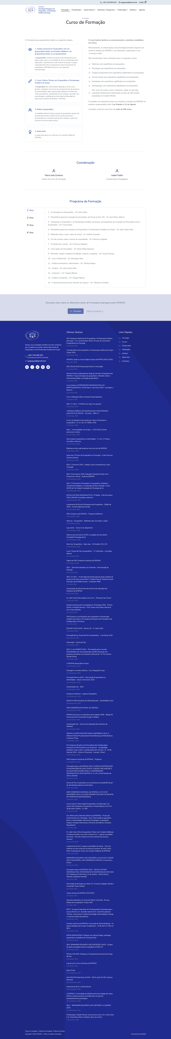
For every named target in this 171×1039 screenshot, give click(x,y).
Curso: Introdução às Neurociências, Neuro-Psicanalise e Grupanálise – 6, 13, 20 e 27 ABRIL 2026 (86, 421)
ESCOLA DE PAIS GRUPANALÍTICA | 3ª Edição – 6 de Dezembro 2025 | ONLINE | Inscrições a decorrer (89, 496)
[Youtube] (48, 367)
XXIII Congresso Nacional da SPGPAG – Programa (84, 759)
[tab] (35, 210)
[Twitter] (37, 367)
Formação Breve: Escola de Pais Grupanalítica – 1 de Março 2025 (89, 635)
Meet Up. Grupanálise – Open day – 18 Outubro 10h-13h (86, 544)
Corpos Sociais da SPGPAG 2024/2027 (80, 893)
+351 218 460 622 (110, 2)
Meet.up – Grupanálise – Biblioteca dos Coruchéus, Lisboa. (87, 521)
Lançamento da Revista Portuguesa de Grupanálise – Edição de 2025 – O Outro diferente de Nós (88, 505)
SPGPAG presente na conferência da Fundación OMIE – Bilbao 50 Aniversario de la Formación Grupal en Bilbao (89, 716)
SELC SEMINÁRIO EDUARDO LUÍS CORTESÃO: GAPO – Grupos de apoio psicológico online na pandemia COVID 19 (89, 946)
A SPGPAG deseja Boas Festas (77, 663)
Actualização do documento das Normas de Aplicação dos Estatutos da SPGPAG (86, 589)
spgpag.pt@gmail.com (129, 2)
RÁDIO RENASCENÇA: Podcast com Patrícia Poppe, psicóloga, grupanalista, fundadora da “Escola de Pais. (88, 936)
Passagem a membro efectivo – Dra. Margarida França (85, 670)
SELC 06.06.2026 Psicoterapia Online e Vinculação (84, 366)
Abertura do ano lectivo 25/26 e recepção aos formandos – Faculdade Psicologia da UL (87, 536)
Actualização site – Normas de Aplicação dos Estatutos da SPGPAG (86, 725)
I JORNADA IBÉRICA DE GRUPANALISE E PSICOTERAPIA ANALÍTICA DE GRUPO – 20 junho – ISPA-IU (87, 412)
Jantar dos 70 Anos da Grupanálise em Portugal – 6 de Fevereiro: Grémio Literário (89, 456)
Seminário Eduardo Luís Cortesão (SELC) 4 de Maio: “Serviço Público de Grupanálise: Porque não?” (87, 901)
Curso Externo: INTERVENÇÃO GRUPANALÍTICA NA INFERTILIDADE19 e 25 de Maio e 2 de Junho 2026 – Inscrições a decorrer (89, 387)
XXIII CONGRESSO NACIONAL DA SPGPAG (82, 708)
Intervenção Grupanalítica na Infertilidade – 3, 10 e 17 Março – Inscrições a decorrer (88, 440)
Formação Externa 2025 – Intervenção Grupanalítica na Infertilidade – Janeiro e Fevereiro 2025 (85, 678)
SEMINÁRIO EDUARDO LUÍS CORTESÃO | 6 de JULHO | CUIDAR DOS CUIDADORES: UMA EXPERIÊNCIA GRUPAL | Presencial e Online (89, 860)
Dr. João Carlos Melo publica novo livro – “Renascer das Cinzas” (88, 598)
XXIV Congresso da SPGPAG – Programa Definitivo (84, 514)
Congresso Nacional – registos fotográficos (81, 694)
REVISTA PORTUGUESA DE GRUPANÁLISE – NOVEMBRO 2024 (89, 701)
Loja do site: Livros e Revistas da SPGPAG (81, 963)
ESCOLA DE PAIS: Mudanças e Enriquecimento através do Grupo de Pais (89, 955)
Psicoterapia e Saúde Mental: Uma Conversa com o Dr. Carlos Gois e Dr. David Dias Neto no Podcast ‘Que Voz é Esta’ (90, 1016)
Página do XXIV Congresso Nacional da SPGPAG (83, 560)
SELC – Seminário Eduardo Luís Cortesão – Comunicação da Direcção (87, 568)
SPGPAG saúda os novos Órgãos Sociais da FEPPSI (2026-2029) (89, 359)
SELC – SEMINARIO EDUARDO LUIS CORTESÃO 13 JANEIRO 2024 (88, 1006)
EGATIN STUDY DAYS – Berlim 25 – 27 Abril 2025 (84, 628)
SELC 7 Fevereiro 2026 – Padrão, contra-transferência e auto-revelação (88, 466)
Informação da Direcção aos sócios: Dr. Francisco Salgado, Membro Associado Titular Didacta (90, 885)
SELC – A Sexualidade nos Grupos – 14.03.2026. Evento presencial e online (86, 431)
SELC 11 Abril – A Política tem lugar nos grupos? (83, 404)
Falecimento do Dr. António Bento (78, 987)
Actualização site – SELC (75, 687)
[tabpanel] (95, 247)
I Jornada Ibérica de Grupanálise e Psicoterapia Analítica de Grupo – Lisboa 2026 (90, 351)
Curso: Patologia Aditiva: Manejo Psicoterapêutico (84, 397)
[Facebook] (27, 367)
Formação (85, 18)
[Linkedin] (43, 367)
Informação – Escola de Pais (76, 642)
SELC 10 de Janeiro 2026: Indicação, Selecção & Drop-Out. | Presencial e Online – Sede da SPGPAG (87, 475)
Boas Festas (70, 970)
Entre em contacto (94, 311)
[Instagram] (32, 367)
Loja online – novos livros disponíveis (79, 528)
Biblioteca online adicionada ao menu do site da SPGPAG (86, 448)
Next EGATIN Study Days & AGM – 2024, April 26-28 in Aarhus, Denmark (89, 978)
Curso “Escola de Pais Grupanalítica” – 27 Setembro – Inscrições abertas (89, 552)
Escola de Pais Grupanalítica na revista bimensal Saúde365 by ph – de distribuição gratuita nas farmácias (90, 784)
